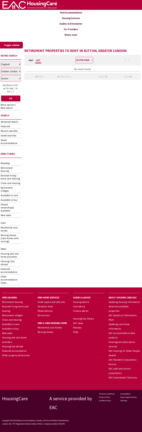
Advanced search (9, 122)
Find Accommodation (71, 12)
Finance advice (80, 311)
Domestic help (45, 306)
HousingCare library (83, 318)
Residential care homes (50, 327)
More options (8, 105)
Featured (5, 126)
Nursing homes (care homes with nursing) (10, 238)
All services (44, 315)
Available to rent (9, 195)
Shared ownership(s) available (7, 207)
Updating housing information (124, 302)
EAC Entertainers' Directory (123, 377)
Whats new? (70, 35)
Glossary (77, 327)
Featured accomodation (14, 351)
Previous (65, 76)
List (38, 60)
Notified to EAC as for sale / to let (10, 88)
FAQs (75, 332)
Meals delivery (45, 311)
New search (7, 108)
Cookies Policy (105, 401)
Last (127, 76)
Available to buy (9, 200)
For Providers (71, 29)
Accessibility (125, 394)
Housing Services (71, 18)
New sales (6, 215)
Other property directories (16, 355)
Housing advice (81, 302)
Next (102, 76)
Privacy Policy (104, 397)
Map (31, 60)
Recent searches (9, 131)
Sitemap (123, 401)
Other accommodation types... (9, 279)
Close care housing (10, 183)
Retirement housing (12, 302)
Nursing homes (45, 332)
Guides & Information (71, 23)
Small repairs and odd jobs (51, 302)
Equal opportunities (128, 397)
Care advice (79, 306)
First (40, 76)
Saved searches (8, 135)
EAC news (78, 323)
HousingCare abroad (12, 346)
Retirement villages (12, 315)
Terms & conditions (107, 394)
